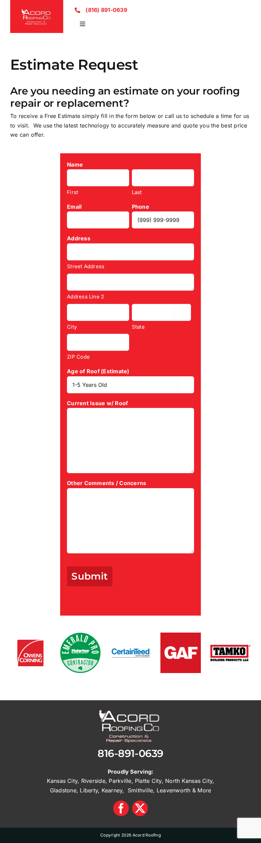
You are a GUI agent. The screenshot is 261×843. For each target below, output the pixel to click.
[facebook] (121, 808)
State (138, 327)
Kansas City (62, 780)
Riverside (93, 780)
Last (137, 192)
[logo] (36, 9)
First (72, 192)
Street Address (85, 266)
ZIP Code (78, 357)
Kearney (112, 790)
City (72, 327)
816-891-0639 (130, 753)
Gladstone (63, 790)
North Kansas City (188, 780)
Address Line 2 (85, 296)
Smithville (140, 790)
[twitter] (140, 808)
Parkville (120, 780)
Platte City (148, 780)
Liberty (89, 790)
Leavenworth (174, 790)
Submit (89, 576)
